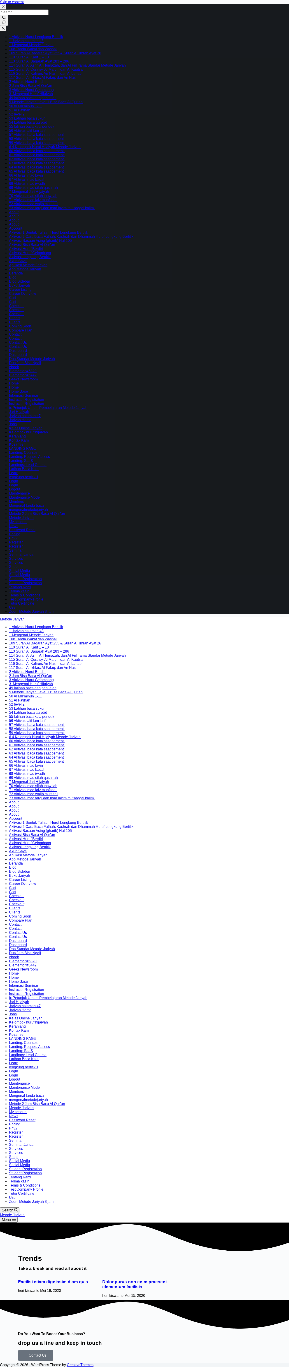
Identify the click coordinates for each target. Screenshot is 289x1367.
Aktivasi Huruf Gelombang (30, 253)
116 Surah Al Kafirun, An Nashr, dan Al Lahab (45, 73)
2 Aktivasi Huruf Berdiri (27, 82)
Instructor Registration (26, 399)
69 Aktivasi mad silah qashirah (33, 188)
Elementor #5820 (23, 371)
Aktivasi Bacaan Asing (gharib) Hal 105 (40, 241)
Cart (12, 298)
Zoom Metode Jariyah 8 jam (31, 611)
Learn (13, 473)
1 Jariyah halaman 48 (26, 41)
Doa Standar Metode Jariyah (32, 359)
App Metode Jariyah (25, 269)
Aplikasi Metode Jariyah (28, 265)
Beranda (16, 273)
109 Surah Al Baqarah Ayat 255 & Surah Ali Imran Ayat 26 (55, 53)
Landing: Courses (23, 452)
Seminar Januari (22, 554)
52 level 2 (17, 114)
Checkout (16, 306)
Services (16, 558)
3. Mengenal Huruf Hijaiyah (31, 94)
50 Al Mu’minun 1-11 (25, 106)
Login (13, 481)
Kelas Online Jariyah (25, 428)
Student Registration (25, 579)
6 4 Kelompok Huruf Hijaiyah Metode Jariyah (45, 147)
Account (15, 228)
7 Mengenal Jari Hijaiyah (29, 192)
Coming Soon (20, 326)
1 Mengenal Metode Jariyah (31, 45)
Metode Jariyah (21, 518)
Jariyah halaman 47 (25, 416)
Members (16, 501)
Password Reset (22, 530)
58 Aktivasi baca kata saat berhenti (37, 139)
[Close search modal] (3, 7)
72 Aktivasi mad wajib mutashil (33, 204)
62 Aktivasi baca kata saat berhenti (37, 159)
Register (16, 542)
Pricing (14, 534)
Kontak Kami (19, 440)
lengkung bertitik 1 (23, 477)
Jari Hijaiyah (19, 412)
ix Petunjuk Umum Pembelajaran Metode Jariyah (48, 408)
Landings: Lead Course (28, 465)
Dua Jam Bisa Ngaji (25, 363)
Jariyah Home (20, 420)
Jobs (13, 424)
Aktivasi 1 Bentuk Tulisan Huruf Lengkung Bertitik (48, 232)
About (14, 212)
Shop (13, 567)
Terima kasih (19, 591)
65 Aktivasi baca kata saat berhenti (37, 171)
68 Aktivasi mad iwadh (27, 183)
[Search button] (4, 20)
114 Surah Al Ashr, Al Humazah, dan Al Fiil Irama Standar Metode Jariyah (67, 65)
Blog (12, 277)
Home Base (18, 391)
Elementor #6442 (23, 375)
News (13, 526)
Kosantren (17, 444)
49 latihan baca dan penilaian (32, 98)
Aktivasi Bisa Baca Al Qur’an (32, 245)
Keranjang (17, 436)
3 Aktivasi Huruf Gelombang (31, 90)
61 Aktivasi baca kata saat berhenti (37, 155)
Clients (14, 318)
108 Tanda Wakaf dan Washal (33, 49)
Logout (14, 489)
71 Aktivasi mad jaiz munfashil (33, 200)
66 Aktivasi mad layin (26, 175)
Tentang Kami (20, 587)
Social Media (19, 571)
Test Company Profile (26, 599)
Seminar (16, 550)
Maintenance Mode (24, 497)
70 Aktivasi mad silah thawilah (33, 196)
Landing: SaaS (21, 461)
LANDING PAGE (22, 448)
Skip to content (12, 2)
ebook (14, 367)
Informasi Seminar (23, 395)
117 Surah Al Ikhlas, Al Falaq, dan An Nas (42, 77)
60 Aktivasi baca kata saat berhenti (37, 151)
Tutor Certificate (21, 603)
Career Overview (22, 294)
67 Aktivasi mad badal (26, 179)
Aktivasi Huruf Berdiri (26, 249)
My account (18, 522)
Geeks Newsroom (23, 379)
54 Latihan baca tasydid (28, 122)
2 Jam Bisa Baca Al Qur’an (30, 86)
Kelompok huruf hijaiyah (28, 432)
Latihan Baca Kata (24, 469)
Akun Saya (18, 261)
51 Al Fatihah (19, 110)
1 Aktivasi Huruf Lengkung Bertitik (36, 37)
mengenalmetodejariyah (28, 510)
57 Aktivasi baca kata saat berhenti (37, 135)
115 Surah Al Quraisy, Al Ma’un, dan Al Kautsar (46, 69)
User (13, 607)
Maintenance (19, 493)
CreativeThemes (80, 1365)
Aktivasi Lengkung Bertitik (30, 257)
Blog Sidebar (19, 281)
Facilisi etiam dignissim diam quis (53, 1281)
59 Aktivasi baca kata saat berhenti (37, 143)
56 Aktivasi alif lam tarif (27, 130)
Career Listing (20, 289)
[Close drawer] (3, 28)
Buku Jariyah (19, 285)
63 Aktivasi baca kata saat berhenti (37, 163)
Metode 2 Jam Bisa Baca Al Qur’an (37, 514)
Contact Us (18, 342)
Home (14, 383)
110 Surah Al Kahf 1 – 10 (29, 57)
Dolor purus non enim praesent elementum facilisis (134, 1284)
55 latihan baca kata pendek (31, 126)
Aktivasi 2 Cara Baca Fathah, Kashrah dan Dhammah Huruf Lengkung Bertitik (71, 236)
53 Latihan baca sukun (27, 118)
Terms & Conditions (24, 595)
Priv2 (13, 538)
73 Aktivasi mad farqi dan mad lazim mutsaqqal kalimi (52, 208)
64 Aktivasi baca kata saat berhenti (37, 167)
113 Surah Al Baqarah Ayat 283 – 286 (39, 61)
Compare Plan (20, 330)
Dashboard (18, 351)
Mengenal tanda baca (26, 505)
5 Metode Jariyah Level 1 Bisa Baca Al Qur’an (46, 102)
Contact (15, 334)
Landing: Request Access (29, 457)
